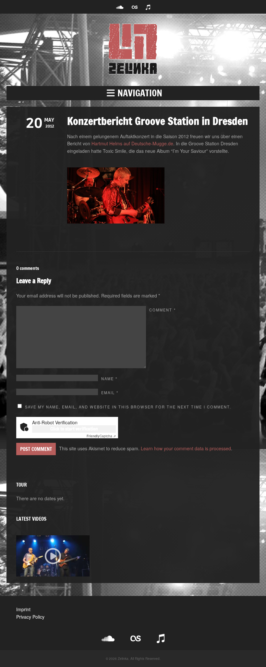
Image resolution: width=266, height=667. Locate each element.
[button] (133, 93)
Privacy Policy (30, 616)
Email (109, 392)
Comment (162, 309)
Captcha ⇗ (101, 436)
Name (109, 378)
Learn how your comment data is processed (186, 448)
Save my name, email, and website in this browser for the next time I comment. (128, 406)
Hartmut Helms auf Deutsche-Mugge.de (132, 143)
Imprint (23, 609)
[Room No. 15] (53, 555)
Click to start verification (74, 429)
